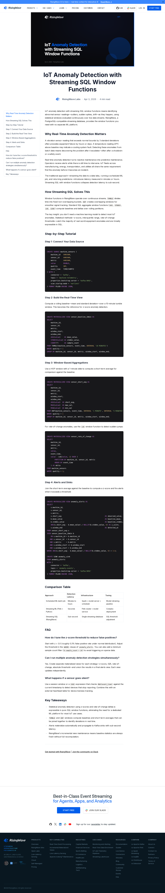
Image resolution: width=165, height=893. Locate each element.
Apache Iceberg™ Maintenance (61, 857)
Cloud (33, 860)
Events (118, 874)
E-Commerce (81, 854)
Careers (151, 847)
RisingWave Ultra (37, 847)
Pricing (34, 867)
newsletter (95, 824)
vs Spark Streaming (135, 852)
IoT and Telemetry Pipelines (99, 852)
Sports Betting (81, 851)
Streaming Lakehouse (101, 857)
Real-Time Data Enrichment (103, 847)
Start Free (154, 8)
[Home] (12, 8)
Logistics (79, 864)
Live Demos (120, 851)
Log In (142, 8)
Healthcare (80, 858)
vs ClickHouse (136, 860)
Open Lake (35, 851)
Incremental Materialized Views (59, 849)
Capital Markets (82, 844)
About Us (151, 844)
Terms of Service (151, 862)
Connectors (120, 854)
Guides (118, 847)
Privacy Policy (153, 858)
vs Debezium (136, 863)
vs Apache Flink (137, 847)
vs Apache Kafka (137, 844)
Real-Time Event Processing (60, 844)
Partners (151, 854)
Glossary (119, 858)
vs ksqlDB (135, 857)
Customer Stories (119, 869)
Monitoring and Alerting (101, 844)
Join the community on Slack (85, 752)
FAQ (117, 877)
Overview (35, 844)
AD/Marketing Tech (81, 869)
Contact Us (152, 851)
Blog (117, 861)
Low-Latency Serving (36, 855)
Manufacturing (81, 861)
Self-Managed (36, 863)
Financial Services (83, 847)
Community (120, 864)
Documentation (121, 844)
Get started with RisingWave (57, 752)
